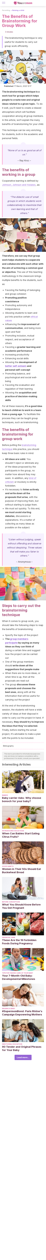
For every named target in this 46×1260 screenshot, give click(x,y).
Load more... (23, 1057)
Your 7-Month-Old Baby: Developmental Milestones (18, 977)
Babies (5, 795)
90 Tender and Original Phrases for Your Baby (21, 1048)
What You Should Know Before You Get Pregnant (21, 906)
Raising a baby (8, 1008)
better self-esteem (15, 366)
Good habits (7, 866)
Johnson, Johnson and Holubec (19, 184)
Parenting (6, 10)
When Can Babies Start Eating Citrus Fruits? (20, 835)
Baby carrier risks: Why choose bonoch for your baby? (21, 799)
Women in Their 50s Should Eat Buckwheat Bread (21, 870)
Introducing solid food (13, 831)
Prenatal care (8, 937)
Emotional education (12, 1044)
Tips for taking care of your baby (17, 973)
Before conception (11, 902)
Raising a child (18, 10)
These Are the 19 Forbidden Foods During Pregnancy (19, 942)
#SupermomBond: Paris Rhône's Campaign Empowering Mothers (22, 1013)
